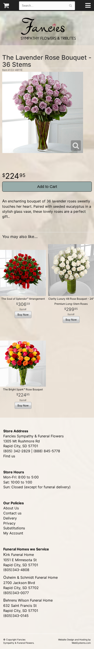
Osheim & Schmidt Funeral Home (30, 577)
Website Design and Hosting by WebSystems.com (74, 641)
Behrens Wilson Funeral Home (28, 600)
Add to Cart (47, 186)
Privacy (9, 523)
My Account (13, 533)
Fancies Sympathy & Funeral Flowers (47, 28)
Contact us (12, 513)
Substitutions (14, 528)
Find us (9, 456)
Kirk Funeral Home (18, 554)
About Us (11, 508)
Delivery (10, 518)
